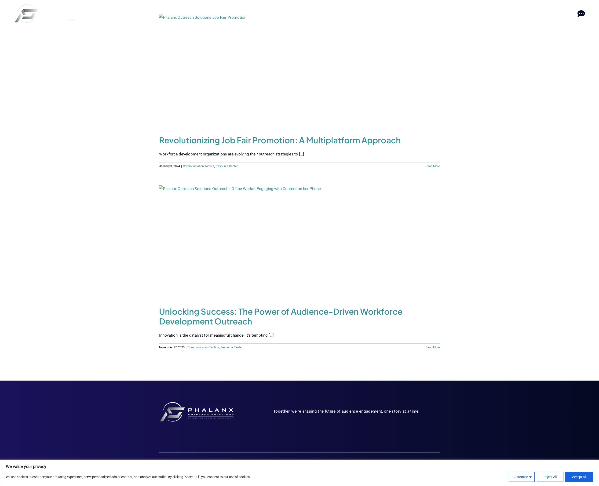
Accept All (579, 477)
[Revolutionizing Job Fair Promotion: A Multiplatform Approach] (299, 71)
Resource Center (227, 166)
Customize (520, 477)
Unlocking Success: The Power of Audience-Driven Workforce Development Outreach (280, 316)
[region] (299, 473)
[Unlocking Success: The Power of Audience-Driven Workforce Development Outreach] (299, 242)
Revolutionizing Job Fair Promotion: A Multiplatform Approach (280, 140)
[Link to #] (581, 13)
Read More (433, 166)
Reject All (550, 477)
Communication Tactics (198, 166)
